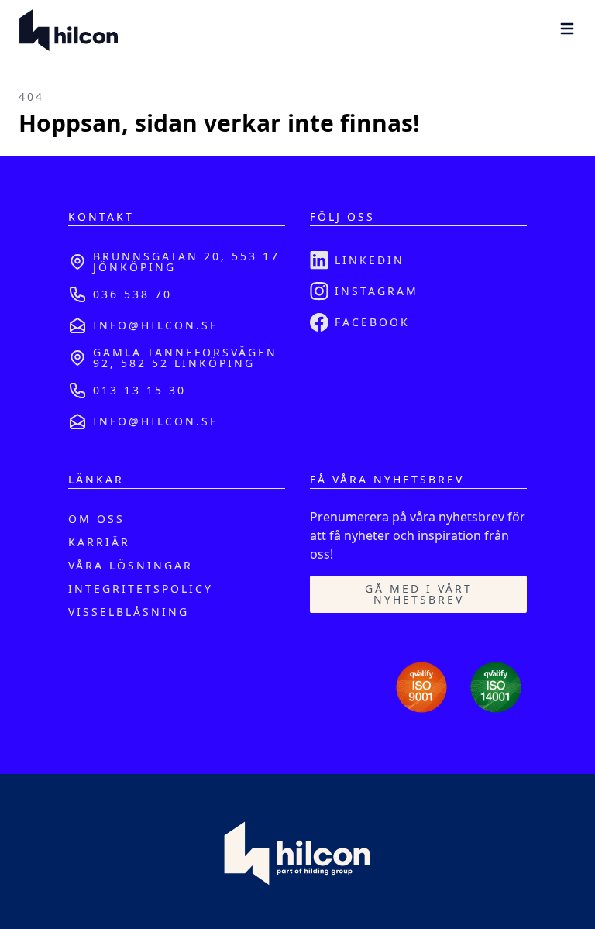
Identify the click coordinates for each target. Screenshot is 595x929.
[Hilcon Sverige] (68, 31)
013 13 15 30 (139, 390)
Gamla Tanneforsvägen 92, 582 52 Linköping (185, 357)
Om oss (96, 518)
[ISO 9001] (421, 687)
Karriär (99, 542)
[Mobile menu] (567, 28)
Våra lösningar (130, 565)
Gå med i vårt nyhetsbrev (419, 594)
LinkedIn (369, 260)
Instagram (376, 291)
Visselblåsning (128, 611)
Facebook (372, 322)
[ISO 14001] (496, 687)
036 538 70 (132, 294)
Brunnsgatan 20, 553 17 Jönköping (186, 261)
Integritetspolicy (140, 588)
